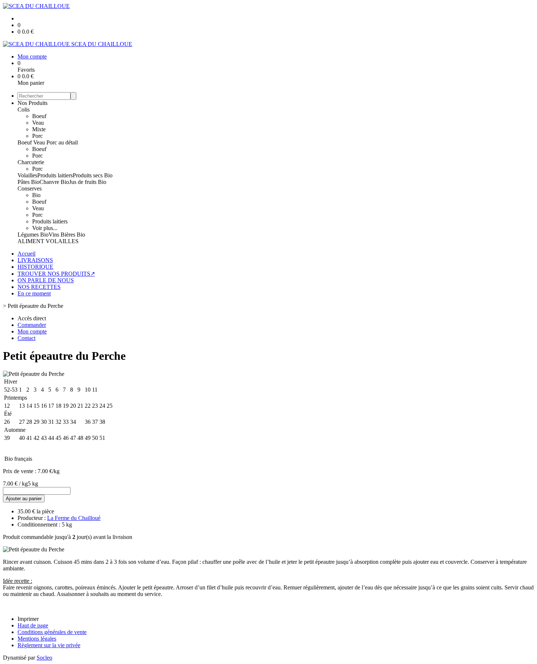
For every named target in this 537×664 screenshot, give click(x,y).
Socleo (44, 657)
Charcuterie (31, 162)
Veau (38, 123)
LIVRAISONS (35, 260)
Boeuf (39, 116)
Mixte (39, 129)
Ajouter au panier (24, 498)
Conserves (30, 188)
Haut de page (33, 625)
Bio (36, 195)
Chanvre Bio (54, 182)
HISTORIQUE (35, 267)
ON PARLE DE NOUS (46, 280)
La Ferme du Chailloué (73, 518)
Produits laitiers (55, 175)
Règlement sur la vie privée (49, 645)
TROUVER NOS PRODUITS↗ (56, 274)
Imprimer (28, 619)
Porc (37, 136)
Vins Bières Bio (67, 234)
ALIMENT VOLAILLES (48, 241)
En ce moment (34, 293)
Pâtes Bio (28, 182)
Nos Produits (32, 103)
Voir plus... (44, 228)
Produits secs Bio (93, 175)
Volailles (27, 175)
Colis (24, 109)
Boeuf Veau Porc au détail (48, 142)
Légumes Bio (33, 234)
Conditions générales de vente (52, 632)
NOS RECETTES (39, 287)
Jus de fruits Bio (87, 182)
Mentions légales (37, 638)
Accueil (26, 253)
